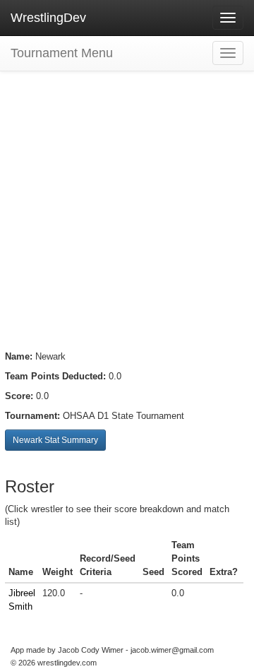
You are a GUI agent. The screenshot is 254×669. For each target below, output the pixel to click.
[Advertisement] (127, 198)
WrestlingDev (48, 18)
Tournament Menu (62, 53)
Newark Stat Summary (55, 440)
